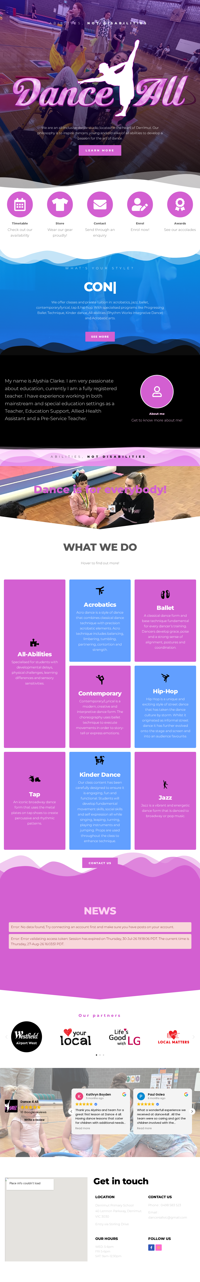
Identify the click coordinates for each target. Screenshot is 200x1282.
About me (157, 414)
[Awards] (180, 204)
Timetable (20, 223)
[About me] (157, 391)
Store (60, 223)
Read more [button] (82, 1128)
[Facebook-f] (151, 1247)
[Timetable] (19, 204)
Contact (100, 223)
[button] (6, 1036)
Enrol (140, 223)
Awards (180, 223)
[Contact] (100, 204)
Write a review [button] (34, 1120)
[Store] (59, 204)
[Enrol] (140, 204)
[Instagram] (158, 1247)
